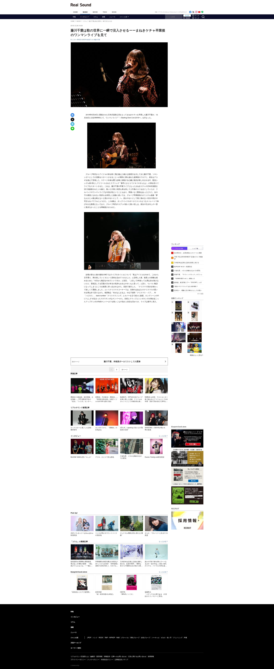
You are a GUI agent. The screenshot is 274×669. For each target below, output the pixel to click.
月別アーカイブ (76, 643)
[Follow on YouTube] (199, 12)
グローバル (125, 637)
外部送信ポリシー (107, 659)
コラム (95, 17)
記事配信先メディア (121, 659)
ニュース (112, 17)
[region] (121, 241)
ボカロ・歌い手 (166, 637)
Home (75, 12)
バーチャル (155, 637)
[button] (87, 237)
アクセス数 (179, 248)
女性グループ (145, 637)
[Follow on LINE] (202, 12)
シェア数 (195, 248)
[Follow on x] (193, 12)
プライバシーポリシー (78, 659)
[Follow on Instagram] (196, 12)
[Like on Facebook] (190, 12)
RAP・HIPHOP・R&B (112, 637)
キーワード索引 (76, 648)
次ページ (125, 369)
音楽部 (187, 15)
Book (114, 12)
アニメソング (177, 637)
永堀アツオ (90, 39)
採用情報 (151, 656)
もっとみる (162, 436)
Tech (105, 12)
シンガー (74, 39)
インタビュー (84, 17)
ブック (197, 18)
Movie (95, 12)
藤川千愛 (97, 39)
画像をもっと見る (196, 355)
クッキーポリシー (93, 659)
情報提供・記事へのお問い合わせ (115, 656)
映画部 (188, 18)
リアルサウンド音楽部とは (80, 656)
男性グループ (134, 637)
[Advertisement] (151, 5)
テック (197, 15)
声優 (185, 637)
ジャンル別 (123, 17)
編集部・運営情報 (96, 656)
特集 (74, 17)
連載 (103, 17)
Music (85, 12)
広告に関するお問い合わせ (137, 656)
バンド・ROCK (98, 637)
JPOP (84, 39)
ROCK (79, 39)
